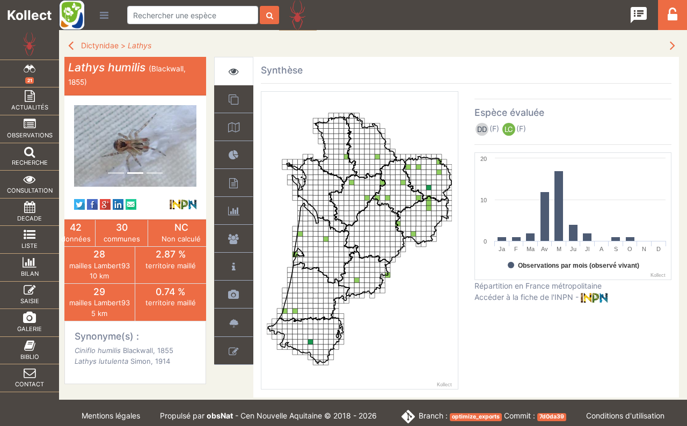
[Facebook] (92, 203)
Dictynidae (100, 45)
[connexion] (672, 17)
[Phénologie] (233, 210)
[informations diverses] (233, 266)
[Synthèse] (233, 71)
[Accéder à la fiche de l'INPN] (183, 203)
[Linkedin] (118, 203)
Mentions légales (111, 415)
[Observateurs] (233, 238)
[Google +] (105, 203)
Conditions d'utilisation (625, 415)
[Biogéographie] (233, 155)
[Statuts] (233, 182)
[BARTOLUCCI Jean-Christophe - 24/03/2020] (135, 146)
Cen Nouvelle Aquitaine (281, 415)
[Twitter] (79, 203)
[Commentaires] (233, 350)
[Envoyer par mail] (131, 203)
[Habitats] (233, 322)
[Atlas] (233, 99)
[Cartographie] (233, 127)
